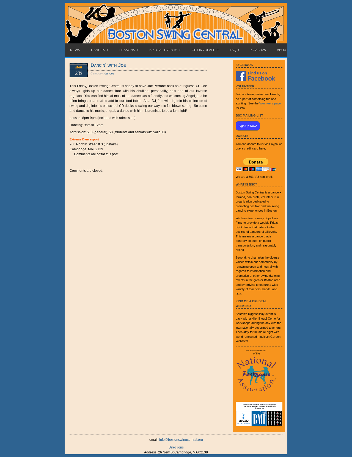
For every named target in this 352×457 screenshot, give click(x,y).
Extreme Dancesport (84, 139)
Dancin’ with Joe (108, 65)
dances (109, 73)
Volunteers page (270, 103)
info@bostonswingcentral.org (181, 440)
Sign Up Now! (248, 126)
